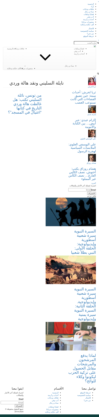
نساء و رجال (89, 11)
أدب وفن (90, 16)
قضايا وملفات (89, 14)
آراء (92, 6)
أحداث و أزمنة (88, 19)
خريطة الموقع (88, 36)
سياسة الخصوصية (87, 31)
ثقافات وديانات (88, 9)
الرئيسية (91, 4)
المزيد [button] (93, 183)
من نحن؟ (90, 33)
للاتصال (91, 28)
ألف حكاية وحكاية (87, 24)
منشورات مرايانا (88, 22)
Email (93, 189)
